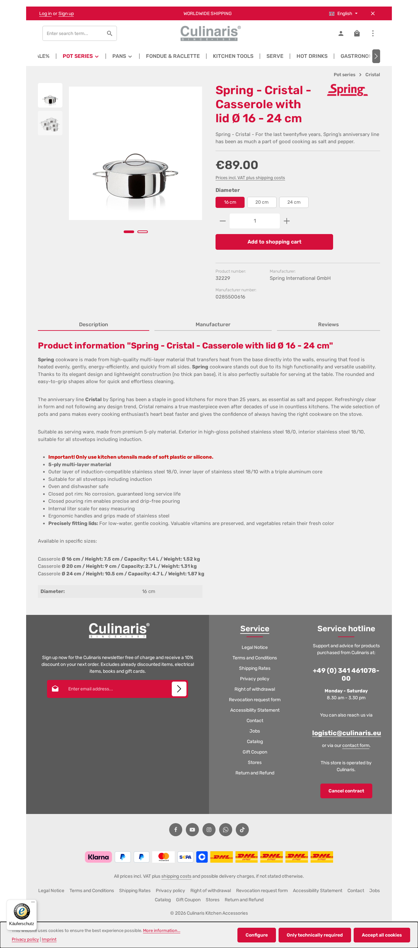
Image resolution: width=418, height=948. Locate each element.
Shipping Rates (254, 668)
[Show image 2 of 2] (142, 231)
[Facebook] (175, 829)
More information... (161, 930)
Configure (257, 935)
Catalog (255, 741)
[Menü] (33, 903)
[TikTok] (242, 829)
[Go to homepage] (209, 33)
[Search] (110, 33)
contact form (355, 745)
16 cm (230, 202)
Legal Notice (255, 647)
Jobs (254, 731)
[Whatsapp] (225, 829)
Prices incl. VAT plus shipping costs (250, 177)
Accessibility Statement (255, 710)
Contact (255, 720)
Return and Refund (254, 773)
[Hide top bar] (373, 13)
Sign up (66, 13)
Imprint (49, 939)
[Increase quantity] (287, 221)
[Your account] (340, 33)
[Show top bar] (372, 33)
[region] (120, 167)
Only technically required (315, 935)
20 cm (261, 202)
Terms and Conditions (255, 658)
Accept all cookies (382, 935)
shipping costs (176, 876)
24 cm (293, 202)
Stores (255, 762)
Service (254, 628)
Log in (45, 13)
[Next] (376, 56)
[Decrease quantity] (223, 221)
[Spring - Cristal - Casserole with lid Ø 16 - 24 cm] (135, 153)
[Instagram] (209, 829)
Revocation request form (255, 700)
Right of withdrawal (254, 689)
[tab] (93, 325)
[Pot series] (81, 56)
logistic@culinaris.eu (346, 733)
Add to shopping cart (274, 242)
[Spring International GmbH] (347, 90)
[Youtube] (192, 829)
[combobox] (72, 33)
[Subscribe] (179, 689)
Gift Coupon (255, 752)
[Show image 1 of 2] (128, 231)
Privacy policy (254, 679)
